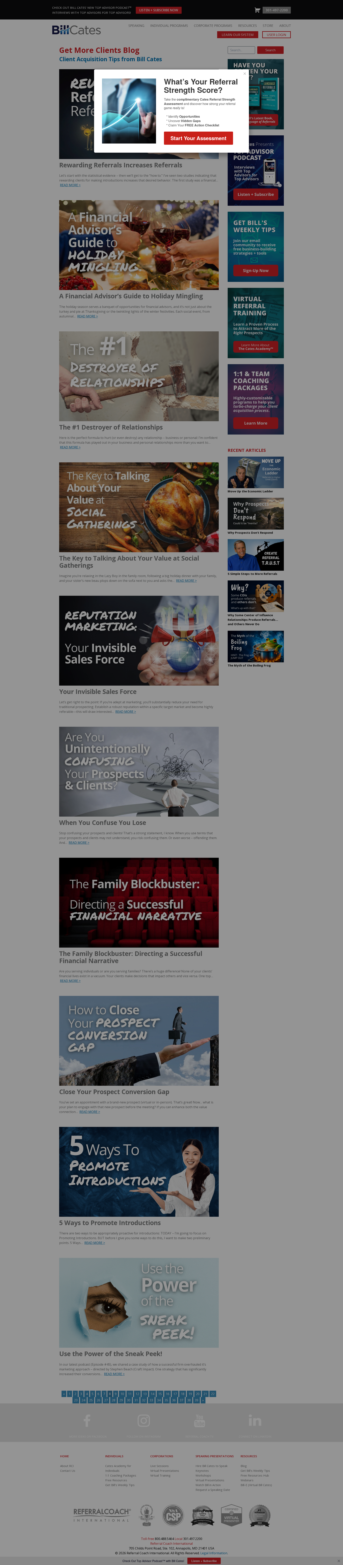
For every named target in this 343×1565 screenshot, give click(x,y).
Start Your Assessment (198, 138)
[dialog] (171, 111)
